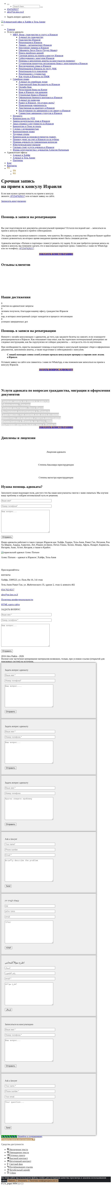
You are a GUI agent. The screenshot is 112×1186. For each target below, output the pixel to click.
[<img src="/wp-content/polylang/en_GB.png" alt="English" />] (14, 171)
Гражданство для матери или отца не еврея (30, 414)
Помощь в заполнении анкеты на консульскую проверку (47, 61)
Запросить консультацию (13, 201)
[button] (18, 1139)
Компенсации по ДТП (24, 118)
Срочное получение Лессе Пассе (22, 407)
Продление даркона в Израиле (34, 47)
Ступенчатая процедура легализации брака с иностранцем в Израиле (53, 63)
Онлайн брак (25, 87)
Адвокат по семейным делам (33, 82)
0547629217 (13, 9)
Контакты (12, 165)
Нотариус (17, 116)
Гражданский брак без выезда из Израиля (39, 84)
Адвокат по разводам (29, 100)
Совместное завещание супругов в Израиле (40, 113)
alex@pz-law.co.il (15, 12)
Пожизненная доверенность (33, 105)
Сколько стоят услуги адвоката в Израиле (33, 147)
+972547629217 (17, 196)
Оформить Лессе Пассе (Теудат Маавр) (38, 50)
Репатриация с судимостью (32, 74)
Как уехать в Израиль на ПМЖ (34, 76)
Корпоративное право (24, 131)
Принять (12, 1181)
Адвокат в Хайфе (21, 155)
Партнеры (18, 160)
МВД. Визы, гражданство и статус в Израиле (35, 34)
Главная (11, 29)
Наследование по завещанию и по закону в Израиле (44, 110)
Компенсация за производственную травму (35, 137)
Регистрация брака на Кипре (33, 89)
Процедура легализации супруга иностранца (31, 417)
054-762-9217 (7, 589)
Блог (9, 163)
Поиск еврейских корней (31, 53)
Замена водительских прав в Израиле (31, 121)
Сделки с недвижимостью (26, 129)
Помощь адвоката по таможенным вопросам (35, 142)
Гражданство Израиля (29, 40)
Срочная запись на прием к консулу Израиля (41, 55)
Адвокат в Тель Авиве (24, 157)
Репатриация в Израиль (30, 42)
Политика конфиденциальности (17, 599)
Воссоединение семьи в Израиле (35, 66)
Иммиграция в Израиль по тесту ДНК (26, 421)
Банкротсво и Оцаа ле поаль (27, 126)
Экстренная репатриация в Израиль (25, 411)
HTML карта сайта (10, 604)
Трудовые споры (21, 134)
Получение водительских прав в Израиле (28, 424)
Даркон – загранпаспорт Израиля (35, 45)
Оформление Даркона (16, 404)
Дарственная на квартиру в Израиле (37, 108)
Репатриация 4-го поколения (33, 71)
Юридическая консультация (26, 144)
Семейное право (21, 79)
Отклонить (22, 1181)
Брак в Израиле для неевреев (33, 92)
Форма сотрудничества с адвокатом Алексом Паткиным (41, 150)
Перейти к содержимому (30, 1136)
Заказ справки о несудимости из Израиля (33, 123)
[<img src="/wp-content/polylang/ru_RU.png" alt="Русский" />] (8, 168)
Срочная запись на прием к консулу (25, 401)
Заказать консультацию (56, 254)
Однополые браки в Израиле (33, 95)
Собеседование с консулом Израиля (36, 58)
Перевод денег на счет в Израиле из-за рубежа (36, 139)
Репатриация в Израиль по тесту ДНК (38, 68)
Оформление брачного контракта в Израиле (40, 97)
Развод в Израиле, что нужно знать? (37, 102)
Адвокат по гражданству (31, 37)
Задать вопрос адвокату (56, 369)
